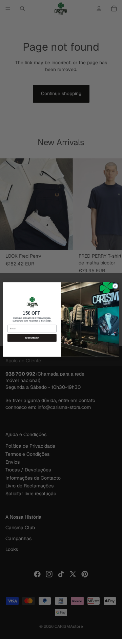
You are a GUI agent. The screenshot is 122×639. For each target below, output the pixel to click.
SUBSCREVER (32, 338)
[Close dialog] (115, 286)
